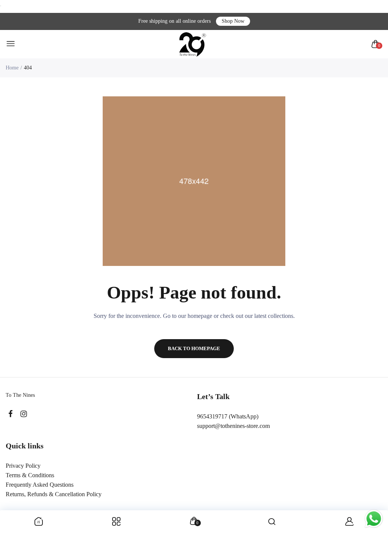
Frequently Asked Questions (40, 484)
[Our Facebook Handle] (10, 414)
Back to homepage (194, 348)
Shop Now (233, 21)
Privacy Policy (23, 465)
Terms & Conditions (30, 475)
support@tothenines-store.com (233, 426)
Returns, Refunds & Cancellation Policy (54, 494)
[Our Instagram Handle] (23, 414)
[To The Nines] (192, 44)
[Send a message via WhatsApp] (373, 518)
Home (12, 68)
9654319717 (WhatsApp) (227, 416)
